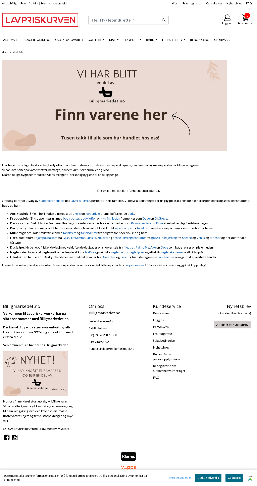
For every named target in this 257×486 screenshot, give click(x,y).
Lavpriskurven (80, 200)
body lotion (88, 218)
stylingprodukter (135, 237)
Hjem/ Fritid (172, 39)
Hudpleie (131, 39)
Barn (150, 39)
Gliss (65, 237)
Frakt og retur (192, 3)
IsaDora (90, 252)
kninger (56, 416)
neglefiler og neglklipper (128, 252)
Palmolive (138, 223)
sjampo (127, 228)
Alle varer (11, 39)
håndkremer (166, 257)
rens (78, 213)
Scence (187, 237)
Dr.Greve (161, 218)
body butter (71, 218)
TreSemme (77, 237)
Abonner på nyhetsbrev (232, 324)
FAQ (249, 3)
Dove (146, 218)
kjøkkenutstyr (39, 406)
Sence (117, 237)
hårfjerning (169, 237)
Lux (113, 257)
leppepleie (93, 213)
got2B (156, 237)
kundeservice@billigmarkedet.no (111, 348)
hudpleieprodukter (52, 200)
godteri (17, 406)
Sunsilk (91, 237)
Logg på (158, 320)
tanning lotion (110, 218)
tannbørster (89, 233)
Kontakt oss (214, 3)
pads (131, 213)
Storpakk (222, 39)
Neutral (102, 237)
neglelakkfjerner (172, 252)
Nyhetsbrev (234, 3)
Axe (148, 223)
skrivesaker (58, 406)
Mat (112, 39)
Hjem (175, 3)
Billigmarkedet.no (54, 319)
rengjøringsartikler (27, 411)
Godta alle (234, 477)
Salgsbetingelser (164, 340)
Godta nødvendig (208, 477)
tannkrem (144, 228)
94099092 (101, 342)
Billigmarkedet (57, 345)
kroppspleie (49, 411)
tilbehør (215, 237)
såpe (117, 228)
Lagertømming (37, 39)
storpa (46, 416)
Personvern (161, 327)
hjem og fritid (32, 416)
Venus (201, 237)
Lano (124, 257)
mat (26, 406)
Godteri (95, 39)
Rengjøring (199, 39)
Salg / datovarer (69, 39)
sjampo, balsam (46, 237)
